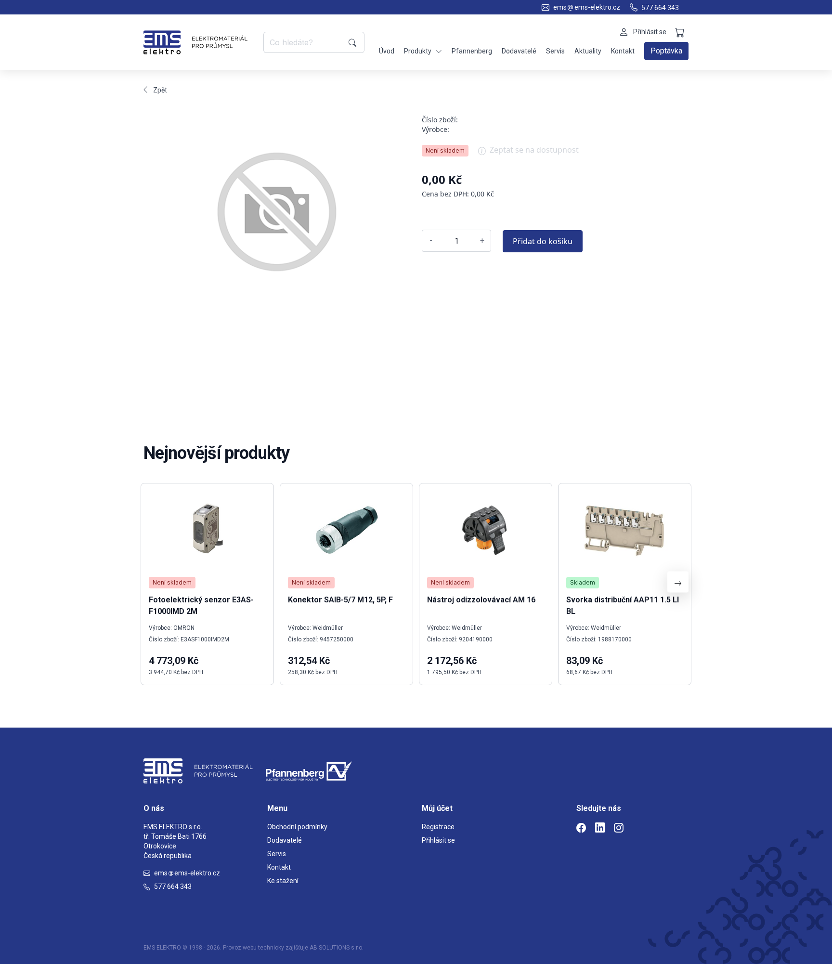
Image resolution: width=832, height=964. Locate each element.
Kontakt (623, 51)
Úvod (386, 51)
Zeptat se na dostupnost (534, 149)
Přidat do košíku (542, 241)
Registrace (438, 827)
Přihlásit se (438, 840)
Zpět (160, 90)
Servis (555, 51)
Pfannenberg (472, 51)
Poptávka (666, 50)
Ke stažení (283, 881)
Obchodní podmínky (297, 827)
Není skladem (445, 150)
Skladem (582, 582)
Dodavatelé (519, 51)
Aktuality (587, 51)
